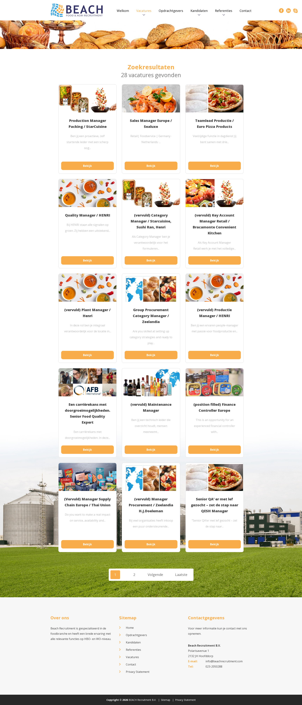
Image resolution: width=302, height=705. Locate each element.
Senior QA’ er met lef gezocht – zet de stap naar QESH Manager (214, 505)
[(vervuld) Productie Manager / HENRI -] (214, 291)
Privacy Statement (137, 672)
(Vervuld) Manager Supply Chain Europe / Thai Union (87, 502)
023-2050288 (214, 666)
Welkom (123, 11)
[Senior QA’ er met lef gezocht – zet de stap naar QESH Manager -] (214, 479)
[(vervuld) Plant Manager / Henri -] (87, 291)
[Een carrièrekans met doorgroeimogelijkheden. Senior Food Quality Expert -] (87, 391)
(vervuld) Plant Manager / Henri (87, 312)
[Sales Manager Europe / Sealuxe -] (151, 103)
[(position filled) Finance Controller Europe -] (214, 383)
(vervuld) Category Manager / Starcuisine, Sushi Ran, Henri (151, 221)
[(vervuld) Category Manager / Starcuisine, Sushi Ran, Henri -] (151, 195)
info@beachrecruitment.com (224, 661)
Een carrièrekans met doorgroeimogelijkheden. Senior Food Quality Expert (87, 413)
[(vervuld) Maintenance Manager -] (151, 384)
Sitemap (127, 618)
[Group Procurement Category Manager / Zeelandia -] (151, 290)
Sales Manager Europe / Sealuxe (151, 123)
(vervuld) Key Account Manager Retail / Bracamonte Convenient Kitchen (214, 224)
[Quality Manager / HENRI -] (87, 196)
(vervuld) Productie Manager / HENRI (214, 312)
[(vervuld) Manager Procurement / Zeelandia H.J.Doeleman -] (151, 479)
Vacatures (143, 11)
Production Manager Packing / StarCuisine (88, 123)
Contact (245, 11)
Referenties (223, 11)
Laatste (181, 574)
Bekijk (87, 166)
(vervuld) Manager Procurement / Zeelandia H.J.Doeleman (151, 505)
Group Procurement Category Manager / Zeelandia (151, 315)
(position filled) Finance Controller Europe (214, 407)
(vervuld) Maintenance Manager (151, 407)
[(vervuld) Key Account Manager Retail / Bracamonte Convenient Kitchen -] (214, 195)
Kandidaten (199, 11)
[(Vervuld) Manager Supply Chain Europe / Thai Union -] (87, 483)
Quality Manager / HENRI (87, 215)
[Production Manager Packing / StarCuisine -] (87, 100)
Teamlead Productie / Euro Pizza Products (214, 123)
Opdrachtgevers (171, 11)
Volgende (155, 574)
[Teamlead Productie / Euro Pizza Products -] (214, 99)
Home (130, 628)
